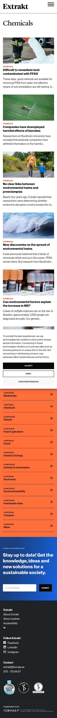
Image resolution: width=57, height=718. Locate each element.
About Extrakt (11, 614)
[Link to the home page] (15, 7)
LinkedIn (12, 647)
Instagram (13, 652)
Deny (28, 374)
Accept (29, 366)
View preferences (28, 382)
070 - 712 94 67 (12, 671)
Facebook (13, 642)
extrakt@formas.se (13, 667)
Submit (45, 588)
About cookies (11, 618)
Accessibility (10, 623)
